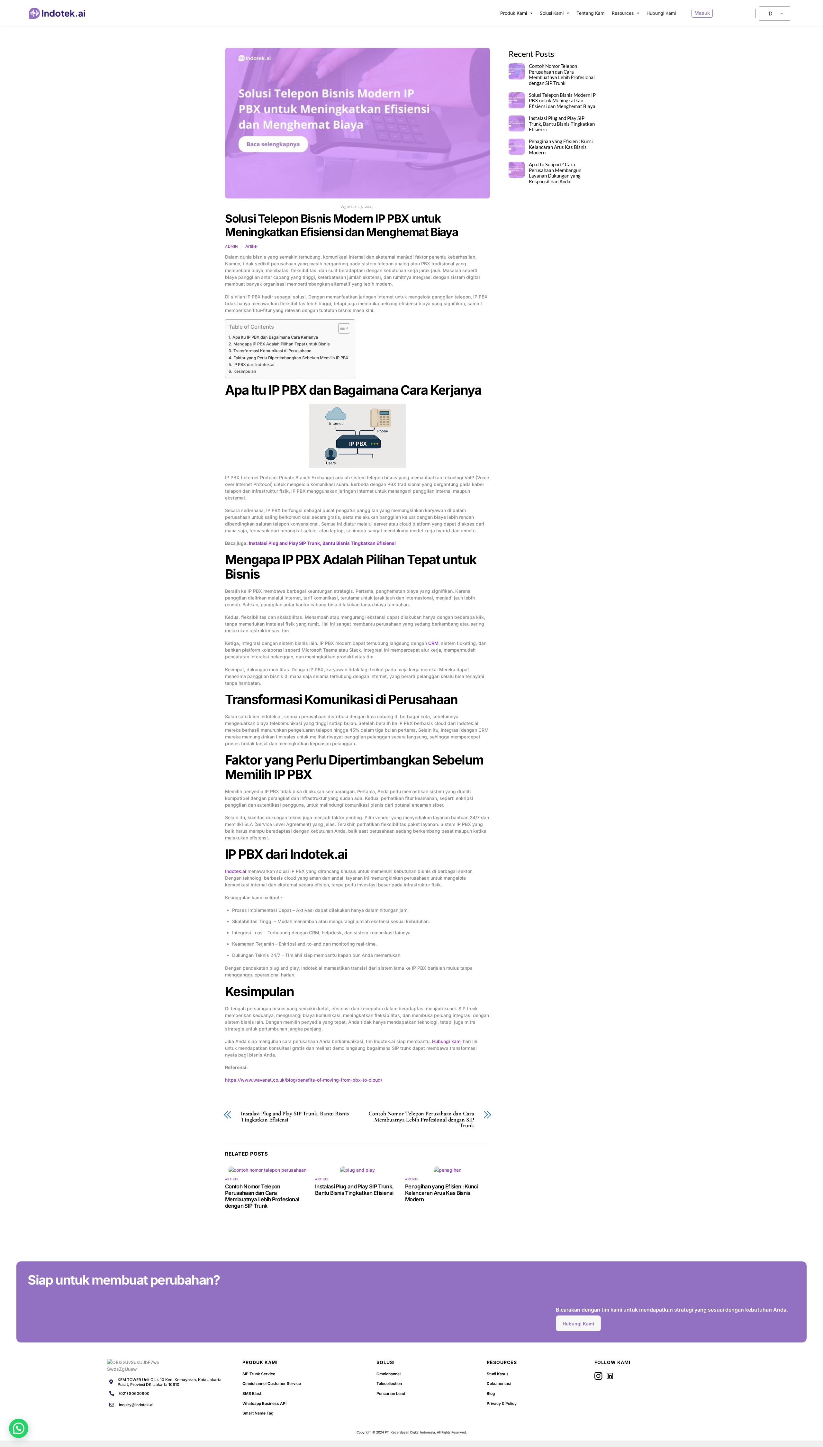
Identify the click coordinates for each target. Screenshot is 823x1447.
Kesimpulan (244, 371)
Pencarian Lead (390, 1393)
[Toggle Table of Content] (340, 328)
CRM (433, 643)
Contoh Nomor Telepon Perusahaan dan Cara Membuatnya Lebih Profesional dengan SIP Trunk (421, 1119)
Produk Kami (513, 13)
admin (231, 246)
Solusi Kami (552, 13)
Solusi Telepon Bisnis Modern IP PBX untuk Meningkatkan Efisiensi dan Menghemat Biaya (341, 225)
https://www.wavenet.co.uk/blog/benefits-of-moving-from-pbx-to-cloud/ (303, 1080)
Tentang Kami (590, 13)
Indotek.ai (235, 871)
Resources (623, 13)
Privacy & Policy (502, 1403)
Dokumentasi (499, 1383)
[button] (18, 1428)
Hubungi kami (447, 1041)
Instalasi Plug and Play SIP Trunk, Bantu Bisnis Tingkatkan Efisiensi (322, 543)
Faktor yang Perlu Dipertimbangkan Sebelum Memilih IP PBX (290, 357)
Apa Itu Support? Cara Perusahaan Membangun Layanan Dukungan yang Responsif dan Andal (555, 173)
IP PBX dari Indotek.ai (253, 364)
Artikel (251, 246)
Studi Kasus (498, 1373)
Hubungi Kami (661, 13)
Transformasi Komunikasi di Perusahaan (272, 350)
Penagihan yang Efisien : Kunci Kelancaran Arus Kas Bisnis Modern (441, 1193)
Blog (491, 1393)
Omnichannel (388, 1373)
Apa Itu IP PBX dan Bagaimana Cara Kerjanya (275, 337)
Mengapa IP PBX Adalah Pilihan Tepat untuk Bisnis (281, 344)
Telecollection (389, 1383)
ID (770, 13)
